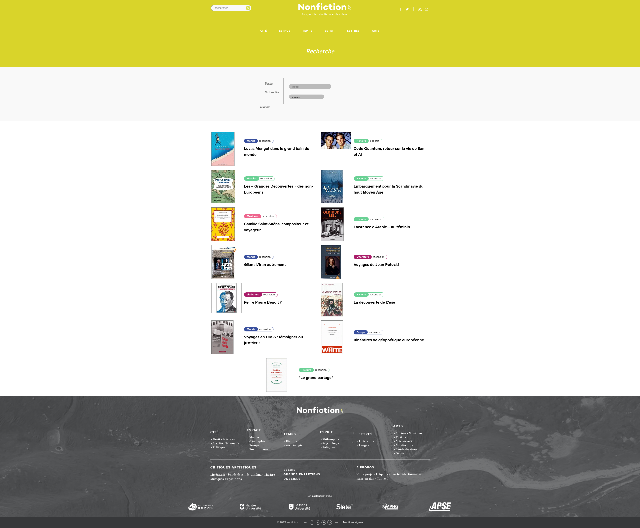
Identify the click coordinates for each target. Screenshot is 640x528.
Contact (382, 478)
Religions (329, 447)
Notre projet (365, 474)
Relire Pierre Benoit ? (263, 302)
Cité (263, 30)
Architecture (404, 445)
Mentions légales (353, 522)
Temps (307, 30)
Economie (232, 443)
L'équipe (382, 474)
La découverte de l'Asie (374, 302)
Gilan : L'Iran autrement (265, 264)
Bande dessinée (406, 449)
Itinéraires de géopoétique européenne (389, 340)
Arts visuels (404, 441)
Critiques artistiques (233, 467)
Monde (251, 141)
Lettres (353, 30)
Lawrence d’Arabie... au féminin (382, 227)
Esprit (330, 30)
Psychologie (330, 443)
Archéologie (294, 445)
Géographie (257, 441)
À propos (365, 467)
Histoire (361, 141)
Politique (219, 447)
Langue (364, 445)
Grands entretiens (302, 474)
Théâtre (401, 437)
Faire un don (365, 478)
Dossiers (292, 479)
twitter (407, 9)
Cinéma (401, 433)
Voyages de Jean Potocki (376, 264)
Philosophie (330, 439)
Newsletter (426, 9)
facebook (401, 9)
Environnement (260, 449)
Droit (216, 439)
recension (265, 141)
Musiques (252, 216)
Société (218, 443)
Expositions (233, 479)
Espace (284, 30)
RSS (324, 522)
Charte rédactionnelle (405, 474)
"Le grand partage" (316, 377)
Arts (376, 30)
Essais (290, 470)
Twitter (318, 522)
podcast (374, 141)
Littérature (362, 257)
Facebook (312, 522)
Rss (420, 9)
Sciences (229, 439)
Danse (400, 453)
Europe (360, 332)
